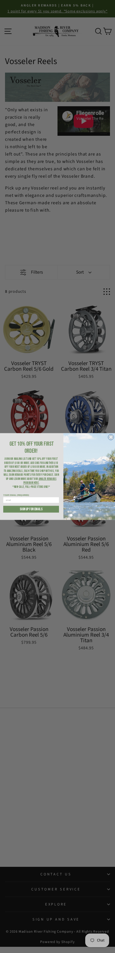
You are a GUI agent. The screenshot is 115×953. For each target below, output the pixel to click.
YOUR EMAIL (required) (16, 495)
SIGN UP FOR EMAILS (31, 509)
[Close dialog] (111, 437)
